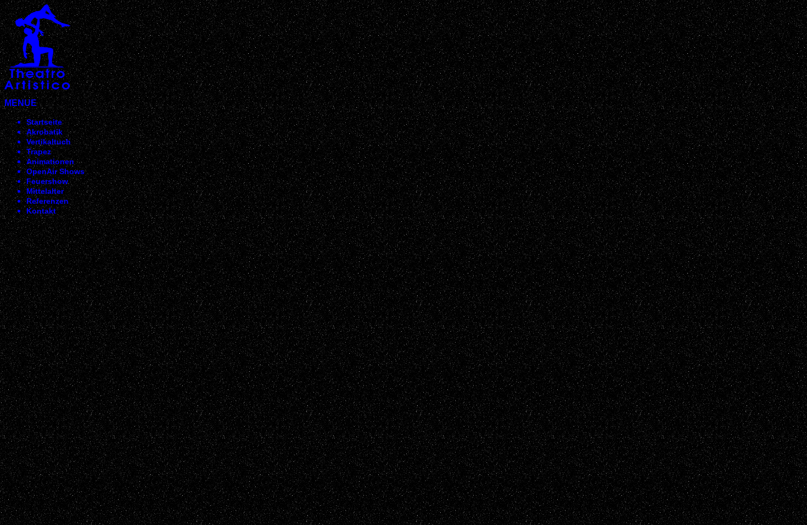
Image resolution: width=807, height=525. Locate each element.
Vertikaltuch (48, 141)
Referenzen (47, 201)
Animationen (50, 161)
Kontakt (41, 210)
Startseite (44, 122)
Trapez (38, 151)
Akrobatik (44, 131)
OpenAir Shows (55, 171)
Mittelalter (45, 191)
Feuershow (47, 181)
